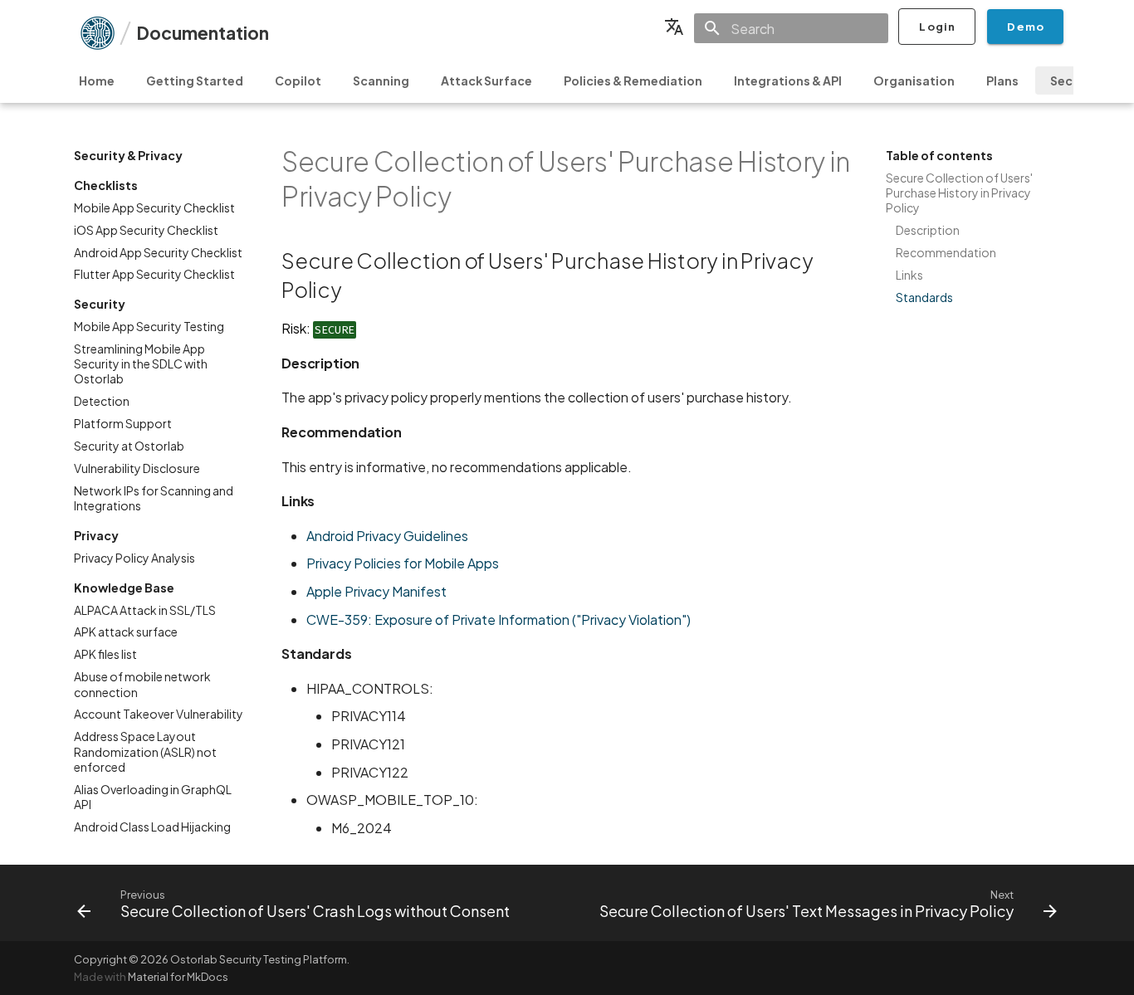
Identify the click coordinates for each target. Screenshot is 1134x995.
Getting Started (194, 80)
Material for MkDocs (178, 976)
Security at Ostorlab (129, 445)
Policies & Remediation (633, 80)
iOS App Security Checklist (146, 229)
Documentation (202, 33)
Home (97, 80)
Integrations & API (788, 80)
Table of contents (939, 155)
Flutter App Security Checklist (154, 273)
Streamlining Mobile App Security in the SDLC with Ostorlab (141, 363)
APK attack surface (126, 631)
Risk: (317, 328)
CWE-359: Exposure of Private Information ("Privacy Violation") (498, 619)
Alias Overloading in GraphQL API (153, 797)
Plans (1002, 80)
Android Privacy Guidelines (387, 535)
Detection (102, 400)
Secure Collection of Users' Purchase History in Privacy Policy (959, 192)
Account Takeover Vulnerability (158, 713)
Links (909, 274)
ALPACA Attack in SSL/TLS (145, 609)
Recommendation (946, 252)
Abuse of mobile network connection (142, 684)
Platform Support (123, 423)
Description (928, 229)
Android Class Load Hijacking (152, 826)
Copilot (298, 80)
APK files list (105, 653)
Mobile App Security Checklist (154, 207)
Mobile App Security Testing (149, 326)
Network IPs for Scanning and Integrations (153, 498)
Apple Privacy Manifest (376, 591)
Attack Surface (486, 80)
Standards (924, 297)
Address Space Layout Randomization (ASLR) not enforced (145, 751)
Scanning (381, 80)
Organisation (914, 80)
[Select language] (674, 26)
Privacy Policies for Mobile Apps (402, 563)
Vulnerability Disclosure (137, 468)
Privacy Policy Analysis (134, 557)
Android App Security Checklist (158, 252)
